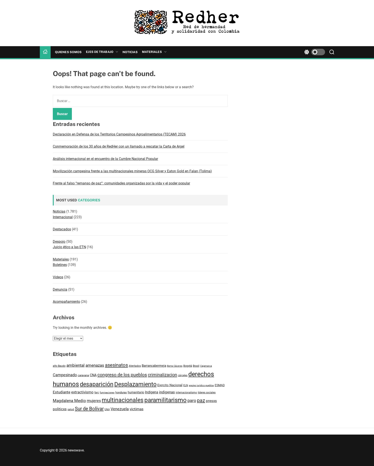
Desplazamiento (135, 384)
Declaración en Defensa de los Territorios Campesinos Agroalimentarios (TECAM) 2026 (119, 134)
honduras (121, 392)
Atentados (135, 365)
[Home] (45, 52)
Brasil (196, 365)
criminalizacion (162, 374)
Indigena (151, 392)
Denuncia (60, 289)
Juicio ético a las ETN (69, 247)
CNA (93, 375)
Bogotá (187, 365)
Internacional (63, 217)
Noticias (130, 52)
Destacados (62, 229)
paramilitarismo (165, 400)
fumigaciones (107, 392)
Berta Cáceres (174, 365)
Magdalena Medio (69, 400)
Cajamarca (206, 366)
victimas (136, 409)
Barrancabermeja (154, 366)
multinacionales (122, 400)
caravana (83, 375)
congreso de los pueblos (122, 374)
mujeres (94, 400)
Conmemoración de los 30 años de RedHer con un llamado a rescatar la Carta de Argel (118, 146)
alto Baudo (59, 365)
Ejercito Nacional (169, 385)
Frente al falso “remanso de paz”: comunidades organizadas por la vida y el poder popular (121, 183)
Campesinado (65, 375)
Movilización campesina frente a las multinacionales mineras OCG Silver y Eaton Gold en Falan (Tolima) (132, 171)
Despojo (59, 242)
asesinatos (116, 365)
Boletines (60, 265)
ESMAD (220, 385)
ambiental (75, 365)
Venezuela (120, 409)
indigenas (167, 392)
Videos (58, 277)
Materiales (152, 52)
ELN (185, 385)
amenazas (94, 365)
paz (201, 400)
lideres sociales (207, 392)
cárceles (182, 375)
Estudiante (61, 392)
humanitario (136, 392)
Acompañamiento (66, 302)
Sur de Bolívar (89, 408)
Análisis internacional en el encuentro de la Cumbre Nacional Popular (105, 159)
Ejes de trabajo (99, 52)
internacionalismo (186, 392)
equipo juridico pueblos (201, 385)
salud (71, 409)
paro (191, 400)
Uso (107, 409)
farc (96, 392)
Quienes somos (68, 52)
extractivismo (82, 392)
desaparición (96, 384)
